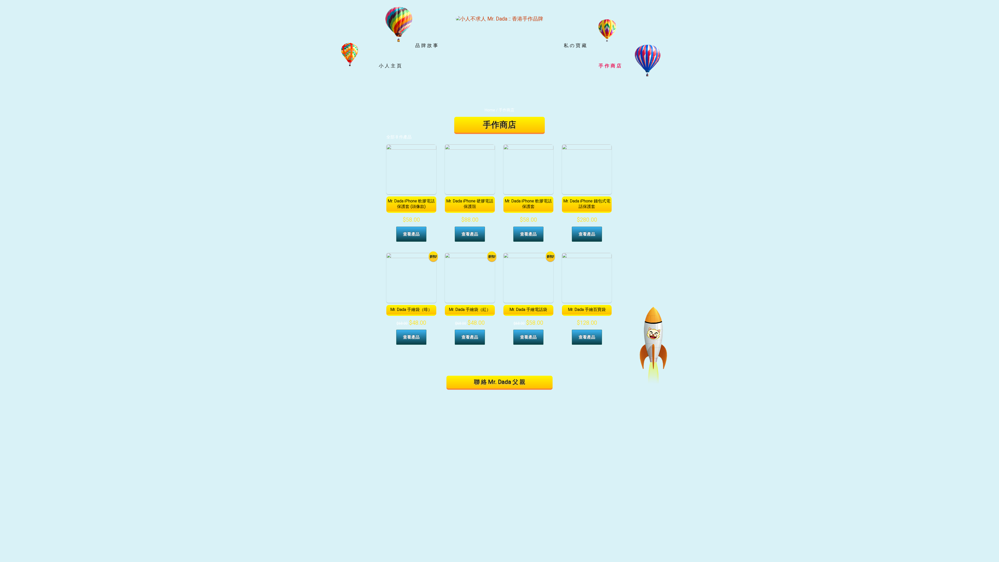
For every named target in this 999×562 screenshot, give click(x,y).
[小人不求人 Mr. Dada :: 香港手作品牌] (499, 18)
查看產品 (411, 234)
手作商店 (611, 65)
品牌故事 (427, 45)
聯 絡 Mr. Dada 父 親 (499, 382)
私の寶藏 (576, 45)
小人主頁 (391, 65)
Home (490, 110)
